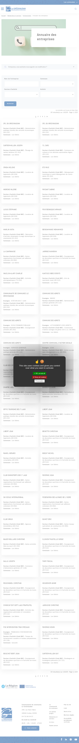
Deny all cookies (40, 377)
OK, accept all (40, 373)
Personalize (39, 381)
